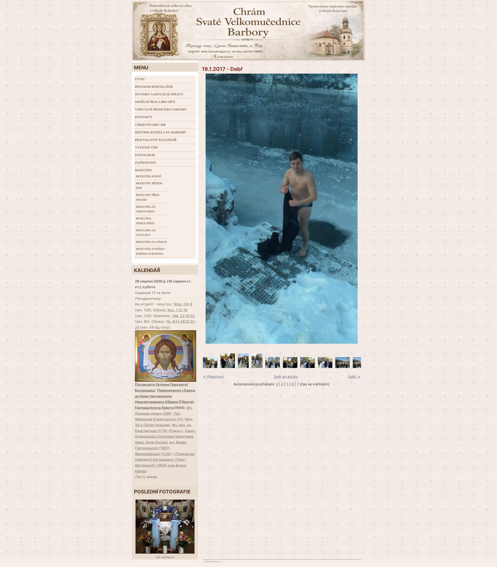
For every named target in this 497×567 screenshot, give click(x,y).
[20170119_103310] (290, 367)
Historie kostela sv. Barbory (160, 132)
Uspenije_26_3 (168, 557)
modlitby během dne (149, 186)
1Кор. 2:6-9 (182, 304)
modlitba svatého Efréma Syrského (150, 251)
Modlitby (143, 170)
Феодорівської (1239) (153, 454)
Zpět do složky (286, 377)
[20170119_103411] (342, 367)
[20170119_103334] (307, 367)
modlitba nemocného (145, 221)
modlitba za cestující (146, 233)
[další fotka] (359, 209)
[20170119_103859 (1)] (210, 367)
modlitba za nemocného (146, 209)
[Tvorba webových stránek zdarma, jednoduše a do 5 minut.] (221, 562)
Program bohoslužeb (154, 87)
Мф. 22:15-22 (184, 316)
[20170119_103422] (360, 367)
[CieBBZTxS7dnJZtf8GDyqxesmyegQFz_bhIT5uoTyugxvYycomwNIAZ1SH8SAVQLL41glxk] (227, 367)
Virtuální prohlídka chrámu (161, 109)
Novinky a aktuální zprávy (159, 94)
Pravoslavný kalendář (155, 140)
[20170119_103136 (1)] (257, 367)
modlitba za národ (151, 241)
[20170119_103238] (272, 367)
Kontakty (144, 117)
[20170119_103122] (243, 367)
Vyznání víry (146, 147)
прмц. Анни (151, 442)
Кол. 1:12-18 (177, 310)
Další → (354, 377)
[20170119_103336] (325, 367)
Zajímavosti (145, 162)
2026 (158, 557)
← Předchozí (213, 377)
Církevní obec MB (150, 125)
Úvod (139, 79)
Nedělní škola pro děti (155, 102)
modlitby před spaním (147, 197)
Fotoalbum (145, 155)
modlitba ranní (148, 176)
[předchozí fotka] (203, 209)
